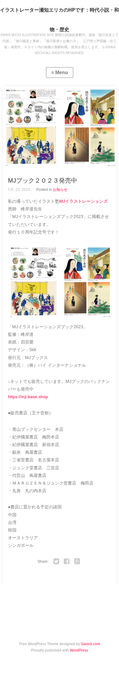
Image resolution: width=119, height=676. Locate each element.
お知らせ (60, 189)
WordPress (79, 650)
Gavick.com (90, 644)
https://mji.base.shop (28, 396)
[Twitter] (56, 561)
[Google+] (77, 561)
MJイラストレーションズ (83, 201)
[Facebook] (66, 561)
